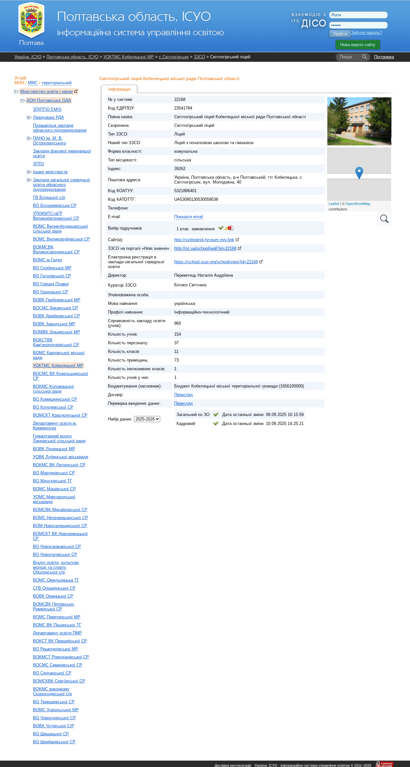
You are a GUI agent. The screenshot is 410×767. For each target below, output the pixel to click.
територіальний (56, 82)
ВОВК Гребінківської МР (56, 300)
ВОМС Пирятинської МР (56, 617)
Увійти (340, 34)
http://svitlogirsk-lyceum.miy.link (204, 239)
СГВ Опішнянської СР (54, 588)
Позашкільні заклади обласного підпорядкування (59, 128)
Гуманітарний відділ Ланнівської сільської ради (59, 438)
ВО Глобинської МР (52, 267)
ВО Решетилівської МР (55, 649)
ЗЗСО (199, 56)
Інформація (119, 89)
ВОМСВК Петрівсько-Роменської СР (54, 606)
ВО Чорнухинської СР (54, 717)
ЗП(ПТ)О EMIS (47, 109)
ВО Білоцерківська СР (55, 205)
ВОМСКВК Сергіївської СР (59, 681)
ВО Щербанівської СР (54, 741)
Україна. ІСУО (27, 56)
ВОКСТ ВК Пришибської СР (60, 641)
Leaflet (334, 203)
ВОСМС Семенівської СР (57, 665)
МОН (19, 82)
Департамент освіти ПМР (57, 633)
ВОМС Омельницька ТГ (56, 580)
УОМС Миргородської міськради (54, 499)
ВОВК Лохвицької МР (54, 448)
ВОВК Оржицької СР (53, 596)
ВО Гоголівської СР (52, 275)
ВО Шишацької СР (51, 733)
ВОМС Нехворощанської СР (60, 517)
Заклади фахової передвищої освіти (62, 153)
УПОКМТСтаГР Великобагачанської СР (56, 216)
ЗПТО (38, 163)
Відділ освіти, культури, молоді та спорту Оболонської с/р (56, 567)
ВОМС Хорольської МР (56, 709)
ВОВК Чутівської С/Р (53, 725)
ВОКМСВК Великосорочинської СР (56, 249)
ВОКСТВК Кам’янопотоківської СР (56, 342)
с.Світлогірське (174, 56)
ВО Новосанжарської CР (57, 546)
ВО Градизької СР (50, 292)
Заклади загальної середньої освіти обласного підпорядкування (61, 184)
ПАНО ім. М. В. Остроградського (49, 140)
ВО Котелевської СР (53, 407)
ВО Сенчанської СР (52, 673)
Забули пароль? (366, 32)
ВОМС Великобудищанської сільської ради (60, 228)
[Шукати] (364, 57)
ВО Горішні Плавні (51, 284)
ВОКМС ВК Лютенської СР (59, 464)
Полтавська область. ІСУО (72, 56)
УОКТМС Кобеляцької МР (128, 56)
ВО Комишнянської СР (55, 399)
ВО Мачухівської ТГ (52, 480)
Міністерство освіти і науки (46, 91)
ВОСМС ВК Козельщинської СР (60, 376)
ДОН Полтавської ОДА (49, 100)
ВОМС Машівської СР (54, 488)
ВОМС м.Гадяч (47, 259)
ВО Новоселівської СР (55, 554)
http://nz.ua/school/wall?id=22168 (205, 248)
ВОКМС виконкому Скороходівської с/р (52, 691)
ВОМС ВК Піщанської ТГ (57, 625)
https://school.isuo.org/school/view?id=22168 (216, 261)
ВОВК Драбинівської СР (56, 316)
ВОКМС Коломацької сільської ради (53, 389)
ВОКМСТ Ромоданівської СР (61, 657)
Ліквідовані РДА (48, 117)
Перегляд (183, 394)
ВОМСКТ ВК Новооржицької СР (60, 536)
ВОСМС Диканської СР (55, 308)
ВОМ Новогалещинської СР (60, 525)
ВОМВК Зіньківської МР (56, 332)
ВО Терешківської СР (54, 701)
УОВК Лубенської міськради (60, 456)
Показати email (188, 216)
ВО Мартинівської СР (54, 472)
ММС (33, 82)
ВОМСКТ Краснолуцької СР (60, 415)
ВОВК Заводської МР (54, 324)
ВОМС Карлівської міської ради (59, 355)
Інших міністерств (50, 171)
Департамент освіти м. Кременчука (55, 425)
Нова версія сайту (357, 44)
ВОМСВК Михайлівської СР (60, 509)
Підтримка (384, 56)
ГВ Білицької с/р (49, 197)
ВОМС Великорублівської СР (61, 239)
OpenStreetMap (358, 203)
